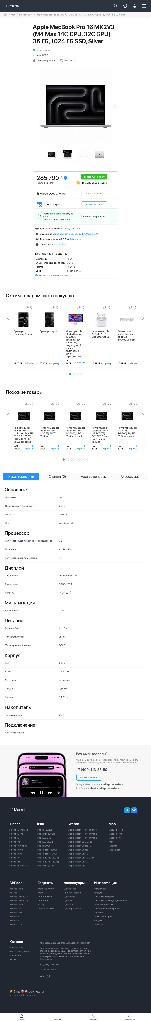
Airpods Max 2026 (18, 900)
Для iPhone (69, 896)
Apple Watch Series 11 (79, 849)
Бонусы (98, 920)
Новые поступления (19, 951)
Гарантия (99, 912)
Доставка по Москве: (51, 228)
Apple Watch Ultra (77, 865)
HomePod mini (45, 896)
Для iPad (68, 900)
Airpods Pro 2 (16, 904)
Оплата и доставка (104, 904)
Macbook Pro (115, 833)
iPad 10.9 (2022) (45, 841)
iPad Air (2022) (44, 829)
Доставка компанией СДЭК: (55, 239)
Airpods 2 (14, 920)
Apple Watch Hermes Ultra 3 (82, 837)
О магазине (100, 888)
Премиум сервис (72, 892)
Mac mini (113, 845)
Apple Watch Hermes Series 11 (83, 829)
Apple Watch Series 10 (79, 845)
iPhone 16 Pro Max (18, 865)
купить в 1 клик (94, 193)
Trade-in (98, 924)
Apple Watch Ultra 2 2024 (81, 857)
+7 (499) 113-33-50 (91, 770)
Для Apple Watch (72, 908)
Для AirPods (70, 888)
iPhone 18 (14, 837)
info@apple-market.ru (112, 784)
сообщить (28, 363)
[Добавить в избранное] (31, 307)
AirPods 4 (14, 892)
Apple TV (42, 892)
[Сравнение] (27, 307)
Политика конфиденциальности (111, 900)
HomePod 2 (44, 900)
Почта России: (47, 244)
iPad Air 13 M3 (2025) (48, 857)
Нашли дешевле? (46, 182)
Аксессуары (74, 883)
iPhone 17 (14, 857)
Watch (73, 824)
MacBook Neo (116, 829)
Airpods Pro (15, 908)
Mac (112, 824)
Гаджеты (46, 883)
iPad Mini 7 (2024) (46, 865)
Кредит (98, 892)
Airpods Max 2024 (18, 896)
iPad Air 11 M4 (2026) (48, 853)
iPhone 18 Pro (16, 833)
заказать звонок (88, 777)
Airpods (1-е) (16, 924)
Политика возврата (104, 896)
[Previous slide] (36, 106)
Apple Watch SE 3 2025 (80, 841)
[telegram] (127, 810)
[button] (57, 1017)
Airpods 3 (14, 916)
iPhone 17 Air (15, 853)
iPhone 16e (14, 861)
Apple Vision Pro (46, 888)
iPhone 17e (14, 841)
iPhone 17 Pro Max (18, 845)
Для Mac (68, 904)
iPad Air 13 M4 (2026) (48, 861)
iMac (111, 841)
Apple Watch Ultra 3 (78, 861)
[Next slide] (115, 106)
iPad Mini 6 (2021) (46, 833)
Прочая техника (46, 908)
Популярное (15, 955)
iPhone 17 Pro (16, 849)
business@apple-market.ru (105, 788)
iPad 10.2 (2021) (45, 837)
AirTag (41, 904)
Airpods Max (15, 912)
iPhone (15, 824)
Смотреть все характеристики (51, 275)
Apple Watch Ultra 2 (78, 853)
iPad (40, 824)
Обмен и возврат (103, 916)
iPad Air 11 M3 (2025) (47, 849)
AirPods (15, 883)
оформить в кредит (94, 204)
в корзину (54, 363)
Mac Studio (114, 849)
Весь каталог (16, 947)
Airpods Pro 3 (16, 888)
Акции (12, 959)
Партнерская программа (107, 908)
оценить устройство (94, 216)
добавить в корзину (94, 176)
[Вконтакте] (134, 810)
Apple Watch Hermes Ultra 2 (82, 833)
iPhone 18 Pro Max (18, 829)
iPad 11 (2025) (44, 845)
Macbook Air (115, 837)
